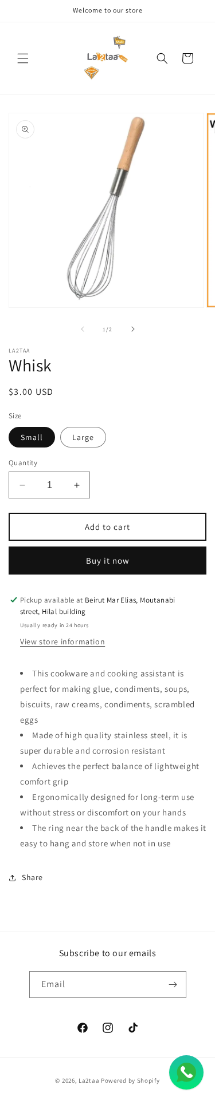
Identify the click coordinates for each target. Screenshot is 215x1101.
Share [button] (32, 877)
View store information (62, 641)
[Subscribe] (173, 984)
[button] (23, 58)
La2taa (89, 1080)
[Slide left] (82, 329)
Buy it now (108, 560)
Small (32, 437)
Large (83, 437)
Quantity (23, 463)
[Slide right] (133, 329)
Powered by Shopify (130, 1080)
